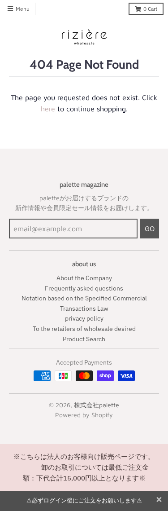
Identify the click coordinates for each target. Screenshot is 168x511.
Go (150, 228)
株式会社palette (96, 405)
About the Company (84, 278)
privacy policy (84, 318)
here (48, 109)
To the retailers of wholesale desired (84, 329)
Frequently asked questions (84, 288)
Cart (150, 8)
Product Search (84, 339)
